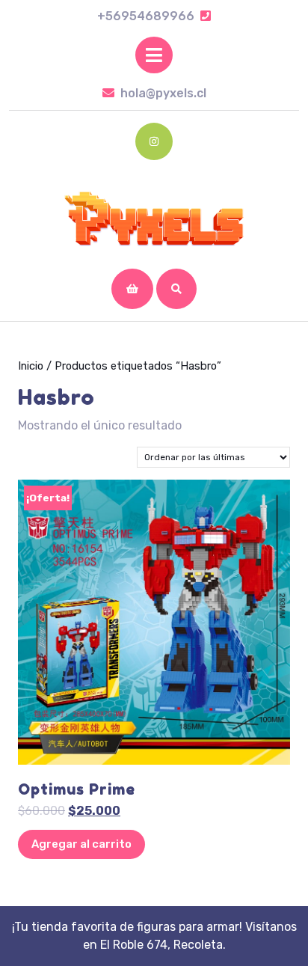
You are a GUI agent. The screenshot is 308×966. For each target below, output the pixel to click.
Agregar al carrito (81, 844)
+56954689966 (154, 16)
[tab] (154, 55)
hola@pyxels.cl (163, 93)
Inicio (30, 366)
